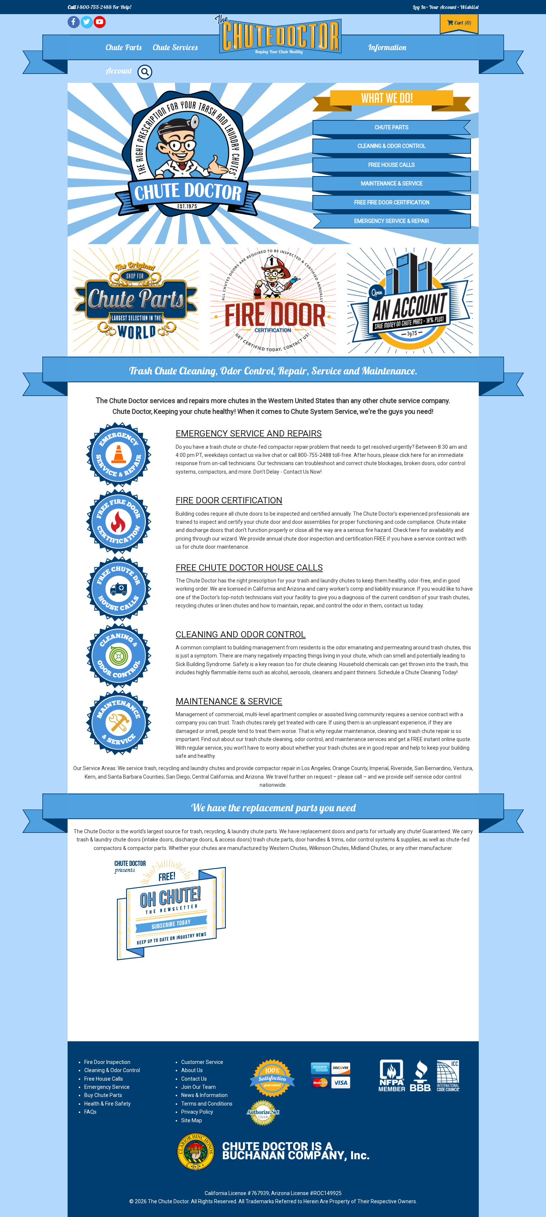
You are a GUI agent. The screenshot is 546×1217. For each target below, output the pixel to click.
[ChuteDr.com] (278, 34)
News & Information (204, 1095)
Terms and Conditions (207, 1104)
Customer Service (202, 1062)
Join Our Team (198, 1087)
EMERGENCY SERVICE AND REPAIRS (249, 433)
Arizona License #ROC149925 (306, 1193)
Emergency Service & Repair (391, 221)
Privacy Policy (197, 1112)
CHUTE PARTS (392, 127)
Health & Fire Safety (107, 1104)
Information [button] (387, 47)
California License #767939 (237, 1193)
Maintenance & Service (392, 183)
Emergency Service (107, 1087)
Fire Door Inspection (107, 1062)
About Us (192, 1070)
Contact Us (194, 1079)
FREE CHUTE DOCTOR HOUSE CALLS (249, 567)
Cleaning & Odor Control (392, 146)
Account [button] (118, 70)
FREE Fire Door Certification (391, 202)
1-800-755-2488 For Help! (99, 7)
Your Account (442, 7)
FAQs (90, 1112)
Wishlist (469, 7)
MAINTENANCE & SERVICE (229, 701)
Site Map (191, 1120)
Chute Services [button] (175, 47)
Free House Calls (391, 165)
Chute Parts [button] (123, 47)
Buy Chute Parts (103, 1095)
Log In (419, 7)
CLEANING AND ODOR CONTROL (241, 634)
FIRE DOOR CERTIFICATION (229, 500)
